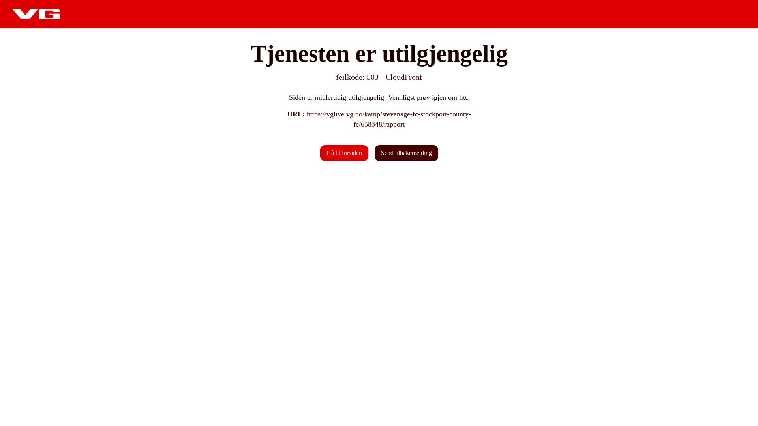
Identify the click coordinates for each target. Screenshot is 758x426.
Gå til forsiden (344, 152)
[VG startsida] (36, 14)
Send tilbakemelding (406, 152)
